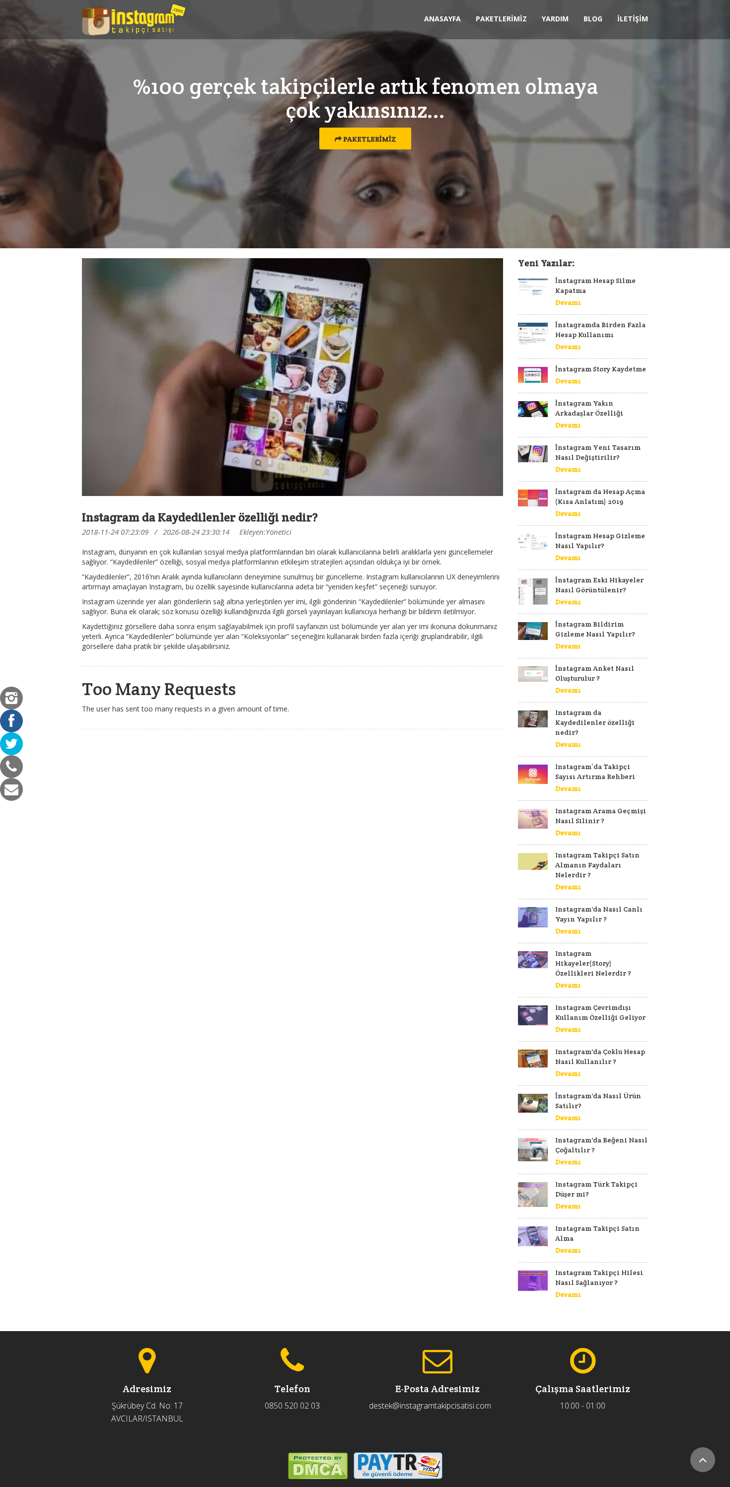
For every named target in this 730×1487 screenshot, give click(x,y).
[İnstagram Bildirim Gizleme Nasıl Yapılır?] (533, 631)
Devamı (568, 302)
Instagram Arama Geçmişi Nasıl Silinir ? (600, 815)
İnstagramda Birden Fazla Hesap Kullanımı (600, 329)
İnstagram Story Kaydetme (600, 368)
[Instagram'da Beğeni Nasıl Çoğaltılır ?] (533, 1149)
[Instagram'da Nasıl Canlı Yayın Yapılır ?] (533, 917)
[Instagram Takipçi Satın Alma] (533, 1236)
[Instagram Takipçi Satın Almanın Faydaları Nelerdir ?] (533, 861)
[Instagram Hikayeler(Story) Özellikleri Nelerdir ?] (533, 959)
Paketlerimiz (369, 139)
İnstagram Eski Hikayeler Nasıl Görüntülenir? (599, 584)
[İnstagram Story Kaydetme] (533, 375)
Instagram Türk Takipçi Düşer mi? (596, 1189)
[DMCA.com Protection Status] (318, 1465)
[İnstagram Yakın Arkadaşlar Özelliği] (533, 409)
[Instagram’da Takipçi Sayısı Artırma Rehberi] (533, 774)
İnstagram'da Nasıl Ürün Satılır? (598, 1100)
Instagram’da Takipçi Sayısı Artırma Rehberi (595, 771)
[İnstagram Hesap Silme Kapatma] (533, 287)
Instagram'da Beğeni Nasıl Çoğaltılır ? (601, 1144)
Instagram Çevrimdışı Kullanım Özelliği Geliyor (600, 1012)
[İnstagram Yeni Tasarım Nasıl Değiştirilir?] (533, 453)
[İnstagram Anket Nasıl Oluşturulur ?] (533, 674)
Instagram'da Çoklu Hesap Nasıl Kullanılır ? (600, 1056)
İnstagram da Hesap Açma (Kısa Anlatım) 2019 (600, 496)
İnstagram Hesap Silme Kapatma (595, 285)
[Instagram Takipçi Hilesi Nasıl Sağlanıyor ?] (533, 1281)
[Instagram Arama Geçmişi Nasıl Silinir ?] (533, 819)
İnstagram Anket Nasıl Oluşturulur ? (594, 673)
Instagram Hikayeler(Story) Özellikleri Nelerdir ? (593, 963)
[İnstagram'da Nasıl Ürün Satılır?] (533, 1103)
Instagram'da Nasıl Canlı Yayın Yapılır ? (599, 914)
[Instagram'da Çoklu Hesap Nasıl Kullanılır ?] (533, 1058)
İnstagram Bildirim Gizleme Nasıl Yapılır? (595, 629)
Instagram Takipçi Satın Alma (597, 1233)
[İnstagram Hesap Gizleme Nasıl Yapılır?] (533, 542)
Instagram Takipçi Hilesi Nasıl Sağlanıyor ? (599, 1277)
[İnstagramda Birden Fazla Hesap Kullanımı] (533, 334)
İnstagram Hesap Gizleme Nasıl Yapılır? (600, 540)
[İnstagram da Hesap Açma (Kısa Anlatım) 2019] (533, 498)
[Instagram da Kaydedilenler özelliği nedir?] (533, 718)
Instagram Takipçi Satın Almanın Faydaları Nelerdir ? (597, 864)
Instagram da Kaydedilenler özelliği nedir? (595, 722)
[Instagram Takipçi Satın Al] (133, 19)
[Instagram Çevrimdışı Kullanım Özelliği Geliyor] (533, 1015)
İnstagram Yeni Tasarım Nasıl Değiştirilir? (598, 452)
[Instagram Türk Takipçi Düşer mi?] (533, 1194)
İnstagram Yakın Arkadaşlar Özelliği (589, 408)
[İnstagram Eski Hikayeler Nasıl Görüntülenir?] (533, 591)
